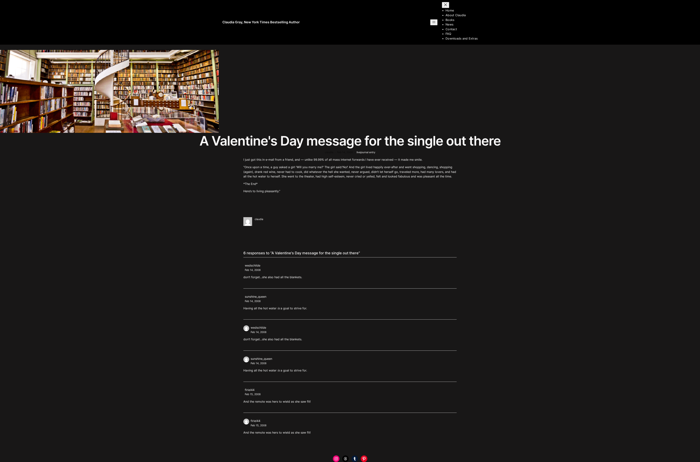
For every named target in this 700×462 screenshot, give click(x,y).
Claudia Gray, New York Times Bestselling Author (261, 22)
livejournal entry (366, 152)
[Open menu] (434, 22)
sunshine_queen (255, 296)
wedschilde (252, 265)
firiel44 (249, 390)
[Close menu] (445, 5)
